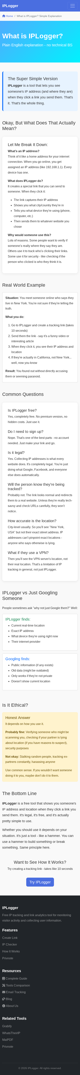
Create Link (9, 937)
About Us (12, 1005)
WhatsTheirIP (11, 1033)
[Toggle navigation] (72, 5)
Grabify (7, 1026)
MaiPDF (7, 1039)
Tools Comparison (18, 985)
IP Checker (9, 944)
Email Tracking (16, 992)
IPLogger (10, 6)
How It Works (11, 951)
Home (9, 16)
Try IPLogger (40, 882)
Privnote (7, 958)
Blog (9, 999)
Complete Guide (16, 978)
